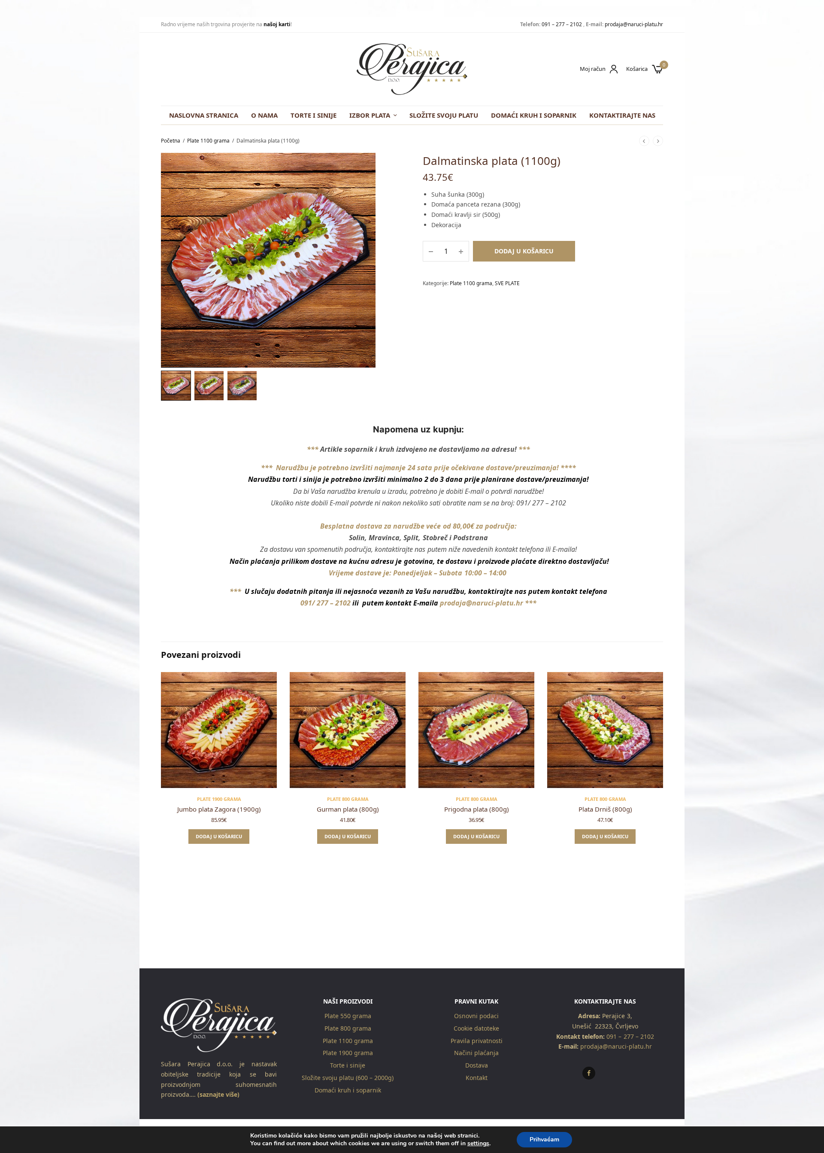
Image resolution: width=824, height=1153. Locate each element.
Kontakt (477, 1078)
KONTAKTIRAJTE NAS (622, 115)
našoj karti (277, 24)
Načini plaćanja (476, 1053)
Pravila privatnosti (477, 1041)
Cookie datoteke (476, 1028)
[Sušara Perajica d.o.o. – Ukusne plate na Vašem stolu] (412, 69)
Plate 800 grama (348, 799)
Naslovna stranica (203, 115)
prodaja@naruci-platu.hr (634, 24)
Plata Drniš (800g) (605, 809)
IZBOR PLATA (369, 115)
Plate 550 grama (347, 1016)
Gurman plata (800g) (348, 809)
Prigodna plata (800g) (476, 809)
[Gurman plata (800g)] (348, 730)
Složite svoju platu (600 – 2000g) (348, 1078)
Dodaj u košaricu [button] (219, 836)
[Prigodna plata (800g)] (476, 730)
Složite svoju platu (443, 115)
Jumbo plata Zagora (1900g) (219, 809)
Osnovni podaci (476, 1016)
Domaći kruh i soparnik (533, 115)
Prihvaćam (544, 1139)
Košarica (637, 69)
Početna (170, 140)
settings (478, 1143)
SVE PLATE (507, 283)
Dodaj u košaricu (524, 251)
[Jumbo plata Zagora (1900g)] (219, 730)
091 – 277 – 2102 (562, 24)
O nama (264, 115)
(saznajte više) (217, 1095)
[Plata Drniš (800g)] (605, 730)
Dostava (476, 1065)
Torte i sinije (313, 115)
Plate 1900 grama (219, 799)
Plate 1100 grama (208, 140)
